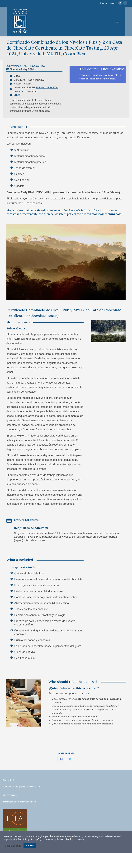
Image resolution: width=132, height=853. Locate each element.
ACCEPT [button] (29, 845)
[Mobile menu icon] (117, 21)
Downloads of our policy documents (19, 802)
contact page (18, 786)
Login (112, 3)
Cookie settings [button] (13, 845)
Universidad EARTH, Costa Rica (26, 66)
